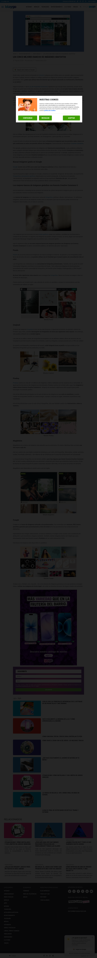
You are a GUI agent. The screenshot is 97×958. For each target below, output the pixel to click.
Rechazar (45, 118)
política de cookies (50, 110)
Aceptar (71, 118)
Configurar (27, 118)
